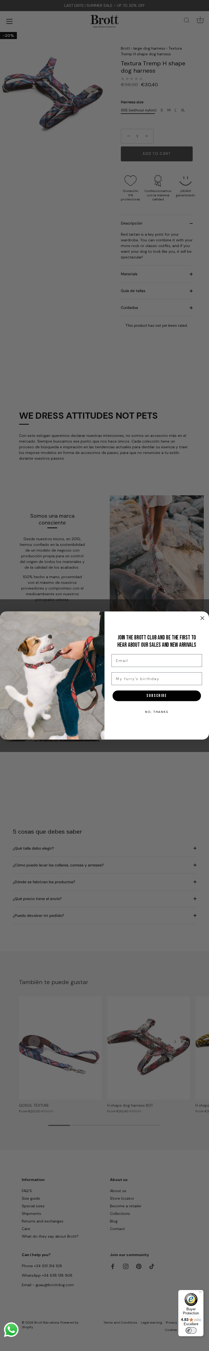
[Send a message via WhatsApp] (11, 1329)
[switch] (191, 1330)
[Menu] (200, 1293)
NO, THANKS (156, 712)
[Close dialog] (202, 618)
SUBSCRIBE (156, 695)
